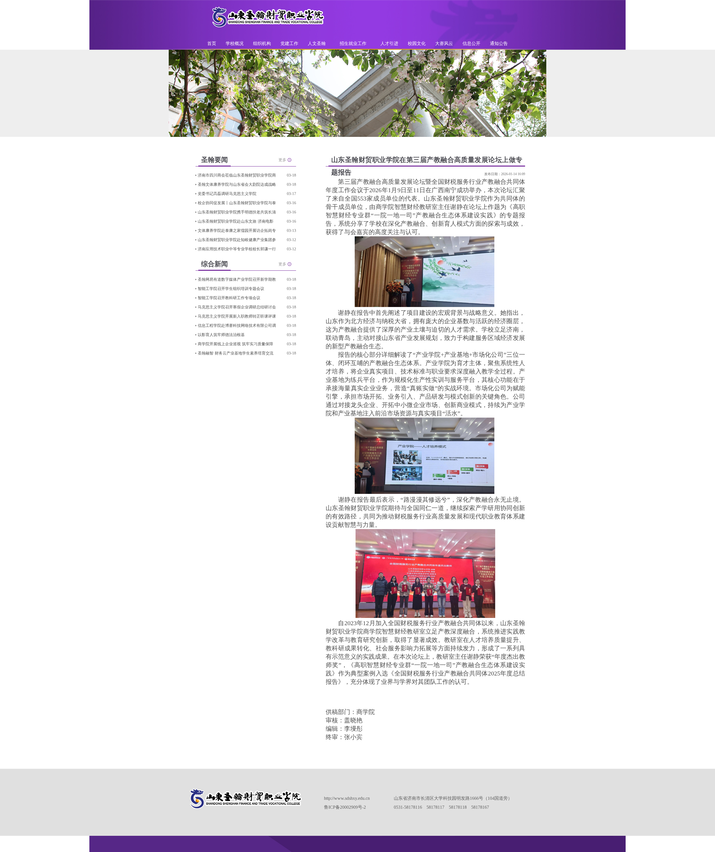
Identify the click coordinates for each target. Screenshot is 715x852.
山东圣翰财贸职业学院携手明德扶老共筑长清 (237, 212)
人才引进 (389, 43)
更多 (282, 160)
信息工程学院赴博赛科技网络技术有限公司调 (237, 325)
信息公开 (471, 43)
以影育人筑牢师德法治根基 (221, 335)
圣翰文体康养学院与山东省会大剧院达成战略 (237, 184)
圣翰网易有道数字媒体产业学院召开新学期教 (237, 279)
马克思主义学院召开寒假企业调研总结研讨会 (237, 307)
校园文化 (417, 43)
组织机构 (262, 43)
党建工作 (289, 43)
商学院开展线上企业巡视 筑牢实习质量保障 (235, 344)
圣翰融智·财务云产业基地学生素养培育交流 (235, 353)
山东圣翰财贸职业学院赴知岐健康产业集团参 (237, 240)
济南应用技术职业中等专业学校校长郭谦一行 (237, 249)
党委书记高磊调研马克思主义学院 (227, 194)
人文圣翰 (317, 43)
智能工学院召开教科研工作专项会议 (229, 298)
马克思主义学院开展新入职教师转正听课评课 (237, 316)
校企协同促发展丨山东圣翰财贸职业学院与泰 (237, 203)
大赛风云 (444, 43)
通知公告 (499, 43)
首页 (211, 43)
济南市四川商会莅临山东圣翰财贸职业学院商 (237, 175)
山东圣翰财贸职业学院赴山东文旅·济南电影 (235, 221)
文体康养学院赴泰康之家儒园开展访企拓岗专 (237, 231)
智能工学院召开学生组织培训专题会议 (231, 289)
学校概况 (235, 43)
